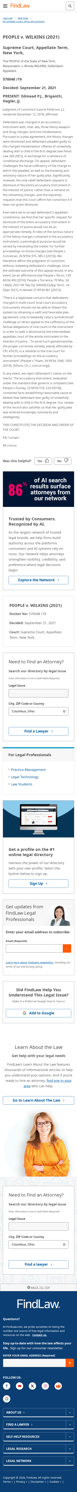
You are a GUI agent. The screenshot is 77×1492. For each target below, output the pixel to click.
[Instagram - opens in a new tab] (45, 1386)
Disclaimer (37, 1481)
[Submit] (67, 948)
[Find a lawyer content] (70, 1424)
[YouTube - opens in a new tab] (19, 1386)
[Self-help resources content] (70, 1437)
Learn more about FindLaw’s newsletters (29, 962)
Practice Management (28, 769)
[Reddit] (58, 1386)
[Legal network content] (70, 1461)
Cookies (54, 1481)
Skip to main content (38, 4)
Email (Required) (16, 941)
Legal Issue (17, 685)
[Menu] (5, 6)
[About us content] (70, 1412)
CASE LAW (8, 18)
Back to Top (40, 1287)
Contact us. (39, 1335)
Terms (7, 1481)
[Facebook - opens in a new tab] (6, 1386)
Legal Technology (24, 777)
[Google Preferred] (6, 1399)
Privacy (20, 1481)
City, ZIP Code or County (26, 704)
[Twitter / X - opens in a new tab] (32, 1386)
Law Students (21, 784)
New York (23, 18)
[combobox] (38, 693)
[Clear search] (64, 711)
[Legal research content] (70, 1449)
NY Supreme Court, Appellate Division (23, 21)
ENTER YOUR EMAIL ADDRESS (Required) (29, 1355)
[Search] (70, 6)
